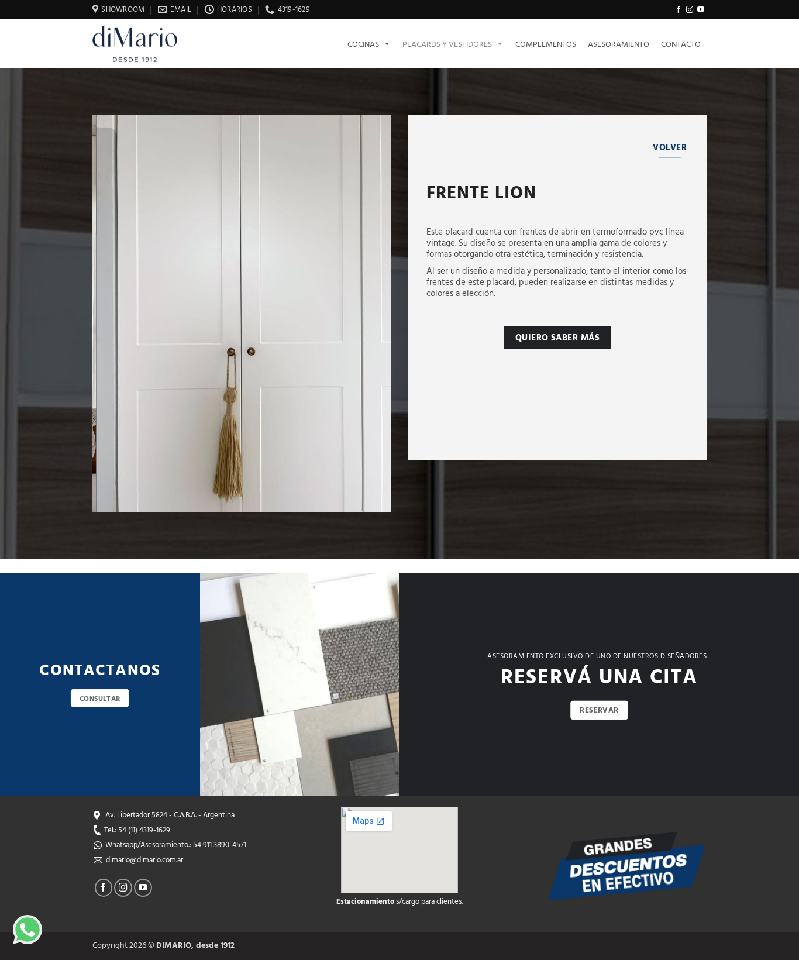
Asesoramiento (618, 43)
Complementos (545, 43)
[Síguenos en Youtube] (700, 10)
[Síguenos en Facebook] (678, 10)
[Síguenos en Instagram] (689, 10)
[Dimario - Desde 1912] (141, 43)
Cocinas (363, 43)
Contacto (681, 43)
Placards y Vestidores (447, 43)
